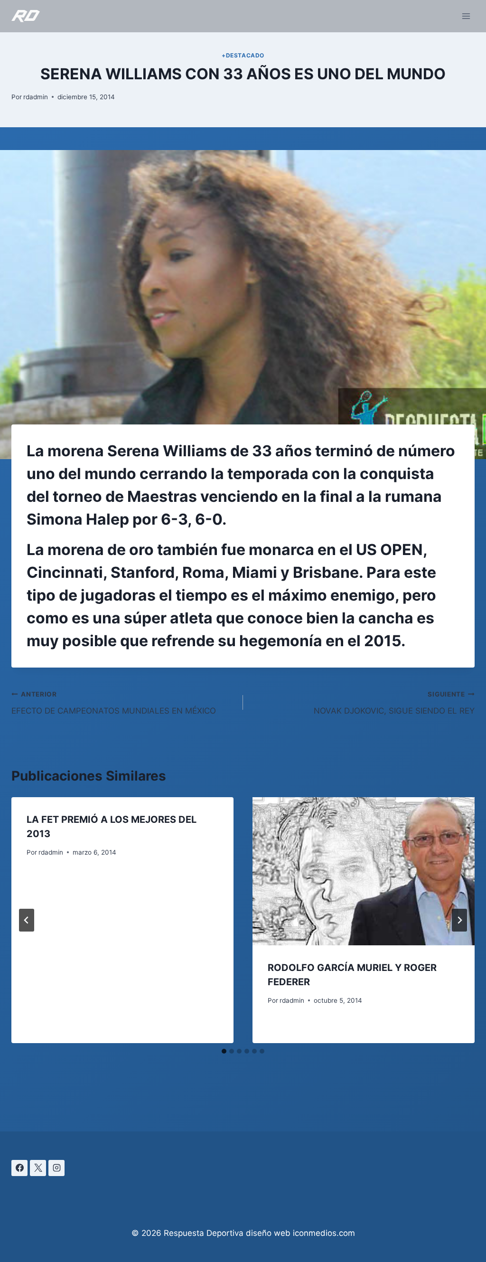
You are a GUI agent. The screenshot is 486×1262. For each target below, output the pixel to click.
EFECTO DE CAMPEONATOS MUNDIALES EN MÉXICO (113, 703)
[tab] (224, 1051)
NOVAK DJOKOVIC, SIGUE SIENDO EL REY (394, 703)
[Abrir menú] (466, 16)
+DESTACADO (243, 55)
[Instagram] (56, 1168)
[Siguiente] (459, 920)
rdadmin (35, 97)
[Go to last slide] (26, 920)
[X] (38, 1168)
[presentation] (363, 871)
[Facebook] (19, 1168)
